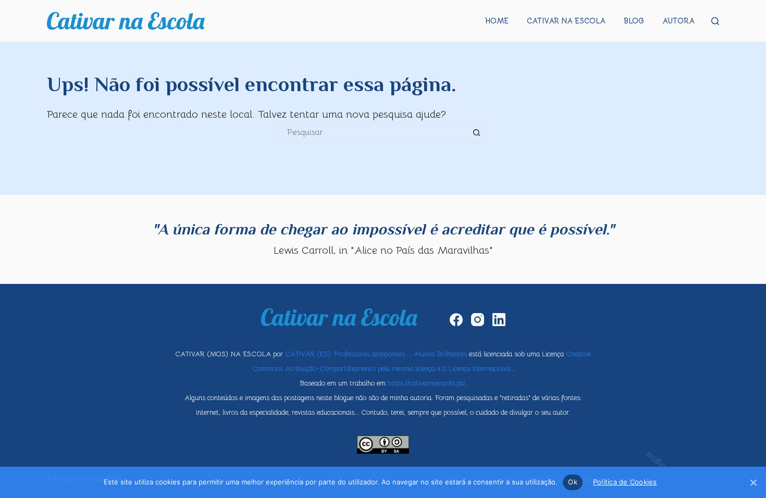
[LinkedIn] (498, 319)
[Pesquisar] (715, 21)
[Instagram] (477, 319)
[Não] (753, 482)
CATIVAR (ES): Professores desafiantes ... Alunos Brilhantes (376, 354)
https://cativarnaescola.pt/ (426, 383)
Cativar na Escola (566, 21)
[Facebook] (456, 319)
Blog (634, 21)
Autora (678, 21)
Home (497, 21)
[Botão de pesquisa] (476, 132)
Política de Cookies (625, 482)
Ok (572, 482)
